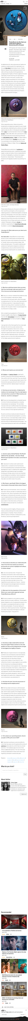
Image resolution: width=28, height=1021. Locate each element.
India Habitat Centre (8, 137)
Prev (2, 268)
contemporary (4, 504)
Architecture (2, 3)
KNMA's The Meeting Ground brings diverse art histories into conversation (12, 998)
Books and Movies (9, 957)
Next (26, 268)
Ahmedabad (11, 316)
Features (20, 39)
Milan (23, 318)
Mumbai (15, 139)
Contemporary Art (15, 758)
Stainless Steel (21, 762)
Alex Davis (9, 758)
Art (10, 3)
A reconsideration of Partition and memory (11, 930)
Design (7, 3)
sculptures (19, 149)
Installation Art (9, 760)
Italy (2, 320)
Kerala (18, 222)
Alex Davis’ (8, 68)
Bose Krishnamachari (18, 226)
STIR (26, 3)
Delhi (16, 137)
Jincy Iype (12, 58)
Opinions (7, 934)
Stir (10, 39)
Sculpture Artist (15, 762)
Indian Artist (23, 758)
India (5, 131)
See (14, 39)
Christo (5, 374)
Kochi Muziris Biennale (20, 224)
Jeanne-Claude (13, 374)
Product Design (22, 315)
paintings (3, 746)
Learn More (17, 1019)
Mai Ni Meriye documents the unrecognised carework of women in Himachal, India (12, 975)
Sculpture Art (9, 762)
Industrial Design (5, 318)
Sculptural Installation (20, 760)
